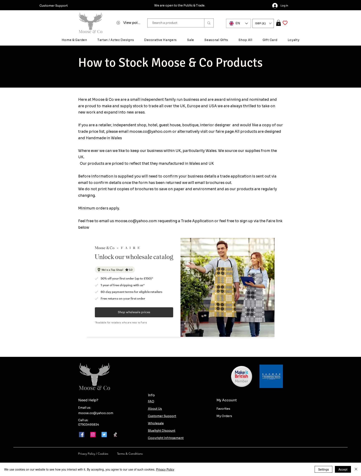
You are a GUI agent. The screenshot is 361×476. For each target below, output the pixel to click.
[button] (263, 23)
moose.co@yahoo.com (150, 131)
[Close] (355, 469)
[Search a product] (209, 23)
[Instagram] (92, 434)
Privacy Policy (165, 469)
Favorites (223, 409)
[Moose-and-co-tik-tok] (115, 434)
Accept (342, 469)
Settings (323, 469)
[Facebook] (81, 434)
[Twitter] (104, 434)
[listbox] (263, 23)
